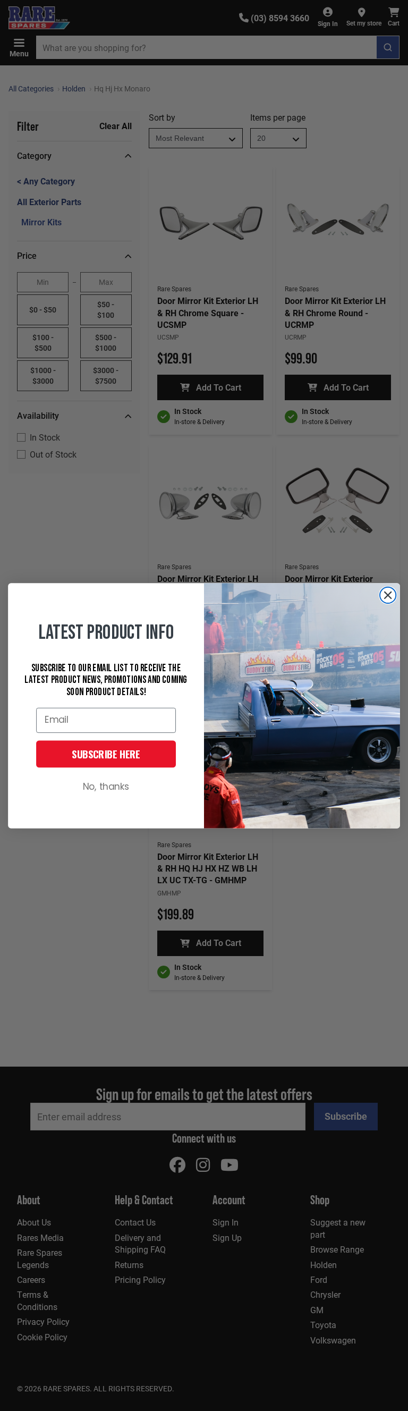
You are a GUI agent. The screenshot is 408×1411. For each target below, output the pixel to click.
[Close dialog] (388, 595)
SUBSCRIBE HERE (106, 753)
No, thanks (106, 787)
